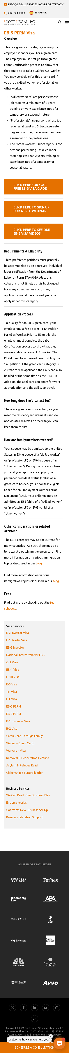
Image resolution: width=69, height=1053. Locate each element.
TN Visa (11, 691)
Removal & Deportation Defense (27, 758)
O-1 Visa (12, 662)
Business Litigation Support (24, 817)
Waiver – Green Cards (20, 743)
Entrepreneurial (16, 802)
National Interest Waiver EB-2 (25, 655)
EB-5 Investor (15, 647)
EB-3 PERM (13, 713)
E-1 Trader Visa (16, 640)
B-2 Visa (11, 728)
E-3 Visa (11, 684)
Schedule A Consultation (34, 1047)
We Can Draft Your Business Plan (28, 795)
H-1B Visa (13, 677)
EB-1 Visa (12, 669)
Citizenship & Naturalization (24, 772)
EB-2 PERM (13, 706)
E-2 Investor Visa (17, 632)
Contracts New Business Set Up (27, 810)
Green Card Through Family (24, 736)
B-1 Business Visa (18, 721)
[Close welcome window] (50, 1036)
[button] (67, 22)
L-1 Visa (11, 699)
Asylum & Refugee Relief (22, 765)
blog (39, 563)
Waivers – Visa (16, 750)
